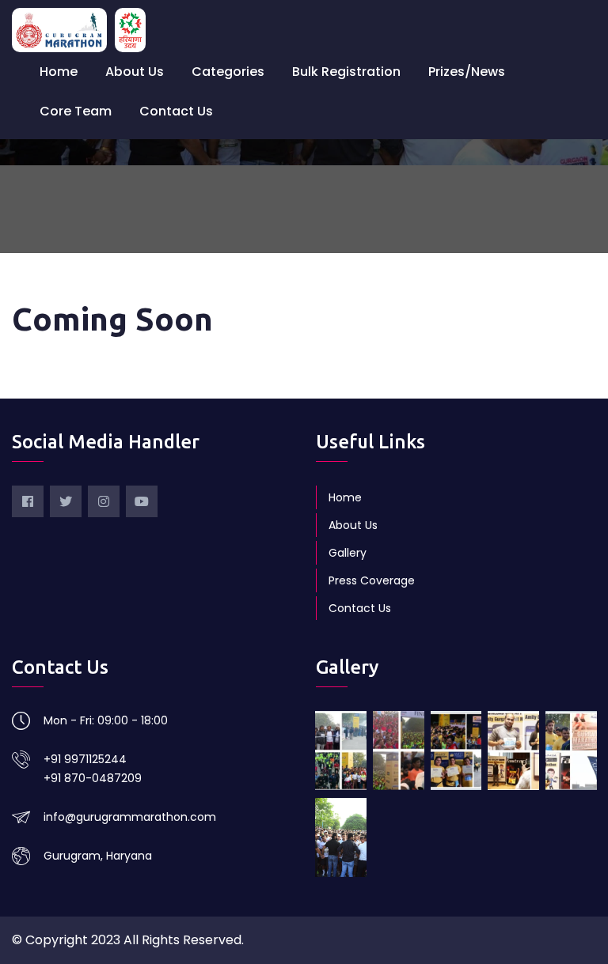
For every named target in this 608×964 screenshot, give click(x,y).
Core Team (76, 111)
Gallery (348, 553)
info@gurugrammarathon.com (130, 817)
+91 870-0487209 (93, 778)
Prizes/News (466, 71)
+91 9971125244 (85, 759)
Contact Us (176, 111)
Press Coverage (372, 580)
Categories (228, 71)
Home (59, 71)
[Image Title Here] (341, 750)
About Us (134, 71)
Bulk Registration (346, 71)
